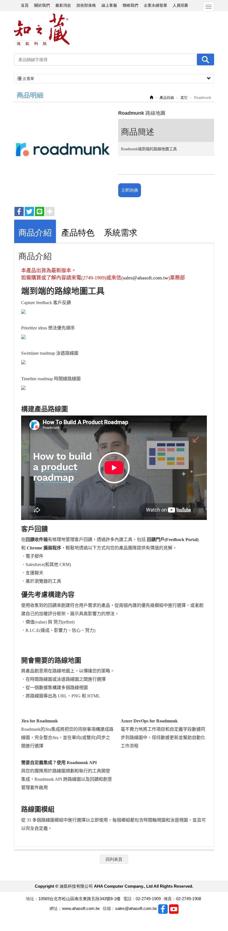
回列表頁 (114, 859)
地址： (32, 898)
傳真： (169, 898)
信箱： (109, 908)
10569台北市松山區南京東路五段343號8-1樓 (79, 898)
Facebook (163, 909)
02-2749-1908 (188, 898)
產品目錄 (167, 98)
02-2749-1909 (148, 898)
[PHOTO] (62, 156)
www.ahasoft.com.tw (81, 908)
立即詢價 (129, 190)
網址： (55, 908)
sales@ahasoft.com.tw (145, 278)
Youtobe (174, 909)
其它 (184, 98)
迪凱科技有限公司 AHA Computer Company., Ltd (42, 29)
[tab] (35, 231)
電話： (129, 898)
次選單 (27, 78)
